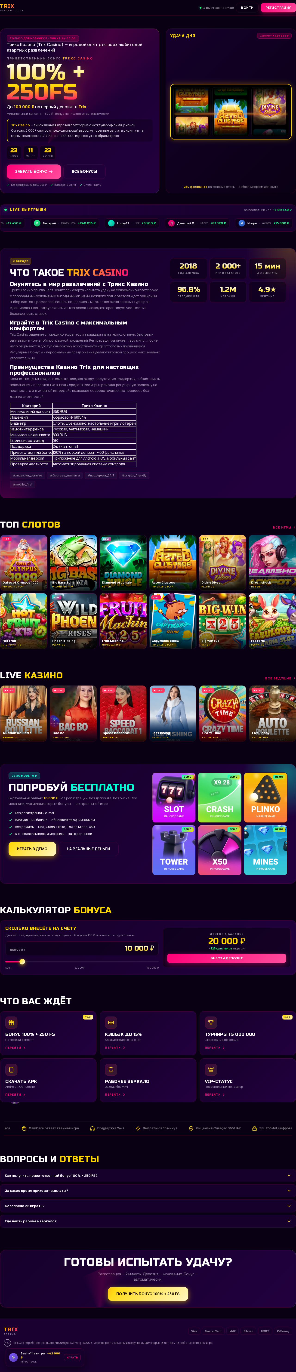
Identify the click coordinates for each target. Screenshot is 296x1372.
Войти (247, 7)
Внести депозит (227, 958)
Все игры (282, 527)
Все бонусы (84, 171)
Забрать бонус (31, 171)
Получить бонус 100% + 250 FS (148, 1293)
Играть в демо (32, 848)
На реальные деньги (88, 848)
